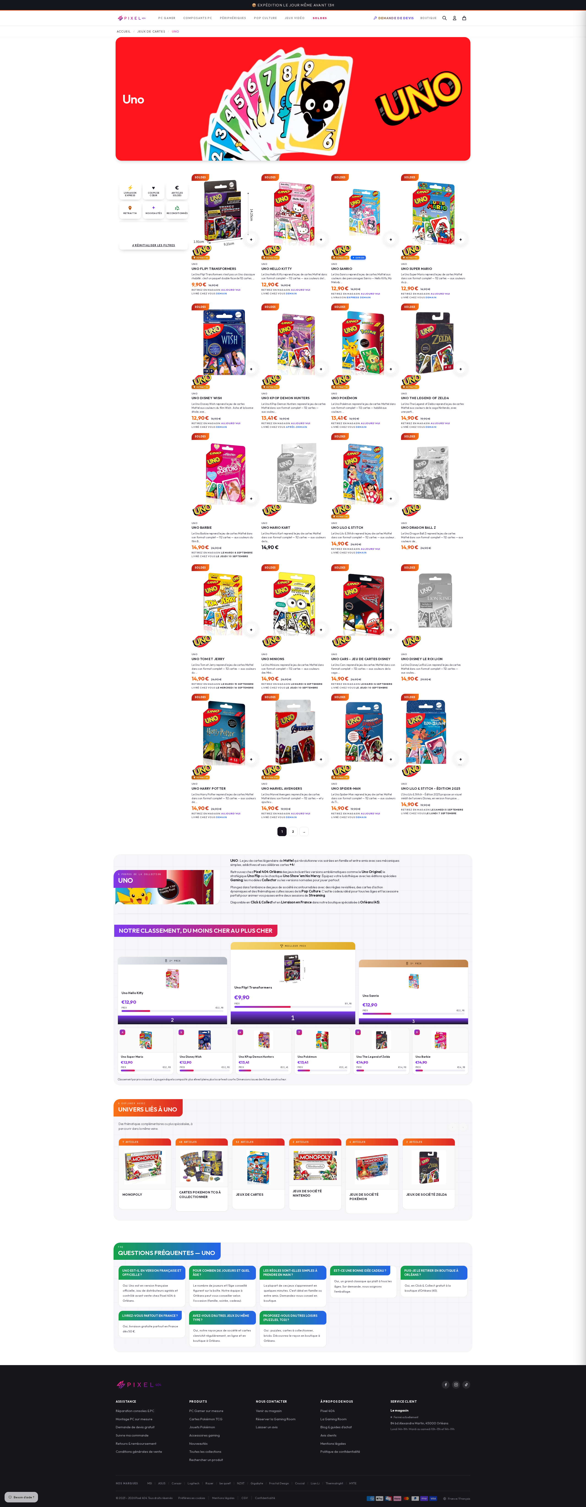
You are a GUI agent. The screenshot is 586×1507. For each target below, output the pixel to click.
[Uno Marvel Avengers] (294, 732)
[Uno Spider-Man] (364, 732)
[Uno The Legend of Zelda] (434, 342)
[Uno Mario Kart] (294, 472)
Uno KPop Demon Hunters (285, 398)
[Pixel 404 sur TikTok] (466, 1385)
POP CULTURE (265, 18)
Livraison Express (130, 190)
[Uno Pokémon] (364, 342)
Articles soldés (177, 190)
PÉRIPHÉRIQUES (233, 18)
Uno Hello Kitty (276, 268)
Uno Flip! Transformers (214, 268)
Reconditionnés (177, 213)
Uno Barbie (202, 527)
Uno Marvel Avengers (281, 788)
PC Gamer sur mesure (206, 1411)
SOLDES (320, 18)
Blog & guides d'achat (336, 1427)
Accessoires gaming (204, 1435)
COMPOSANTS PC (197, 18)
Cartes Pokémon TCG (205, 1419)
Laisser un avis (267, 1427)
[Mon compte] (454, 18)
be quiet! (225, 1483)
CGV (244, 1498)
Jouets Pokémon (202, 1427)
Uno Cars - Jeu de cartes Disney (361, 659)
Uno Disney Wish (207, 398)
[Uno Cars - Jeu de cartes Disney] (364, 603)
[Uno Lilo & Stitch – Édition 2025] (434, 732)
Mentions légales (333, 1443)
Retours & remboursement (136, 1443)
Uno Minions (272, 659)
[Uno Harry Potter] (224, 732)
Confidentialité (265, 1498)
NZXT (240, 1483)
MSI (149, 1483)
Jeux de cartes (151, 31)
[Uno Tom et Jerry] (224, 603)
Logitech (193, 1483)
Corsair (177, 1483)
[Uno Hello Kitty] (294, 213)
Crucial (300, 1483)
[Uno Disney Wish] (224, 342)
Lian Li (315, 1483)
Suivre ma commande (132, 1435)
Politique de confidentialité (340, 1451)
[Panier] (464, 18)
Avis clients (328, 1435)
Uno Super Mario (416, 268)
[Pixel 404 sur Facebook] (446, 1385)
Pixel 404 (327, 1411)
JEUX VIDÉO (295, 18)
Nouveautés (154, 213)
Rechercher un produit (206, 1460)
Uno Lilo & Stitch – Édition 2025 (430, 788)
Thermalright (334, 1483)
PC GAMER (167, 18)
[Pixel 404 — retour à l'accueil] (139, 1384)
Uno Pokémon (344, 398)
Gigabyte (257, 1483)
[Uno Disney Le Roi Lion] (434, 603)
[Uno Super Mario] (434, 213)
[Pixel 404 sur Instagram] (456, 1385)
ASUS (161, 1483)
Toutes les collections (205, 1451)
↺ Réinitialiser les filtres (153, 245)
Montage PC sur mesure (134, 1419)
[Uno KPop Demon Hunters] (294, 342)
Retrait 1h (130, 213)
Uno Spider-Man (346, 788)
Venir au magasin (269, 1411)
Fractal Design (279, 1483)
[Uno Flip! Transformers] (224, 213)
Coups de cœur (153, 190)
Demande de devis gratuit (135, 1427)
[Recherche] (444, 18)
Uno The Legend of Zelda (425, 398)
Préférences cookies (191, 1498)
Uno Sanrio (341, 268)
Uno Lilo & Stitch (347, 527)
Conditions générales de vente (139, 1451)
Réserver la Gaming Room (276, 1419)
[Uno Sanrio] (364, 213)
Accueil (124, 31)
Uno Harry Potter (209, 788)
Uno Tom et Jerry (208, 659)
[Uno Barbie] (224, 472)
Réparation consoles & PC (135, 1411)
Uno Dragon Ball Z (418, 527)
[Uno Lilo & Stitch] (364, 472)
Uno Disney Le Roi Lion (422, 659)
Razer (209, 1483)
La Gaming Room (333, 1419)
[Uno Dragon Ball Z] (434, 472)
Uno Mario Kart (275, 527)
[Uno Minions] (294, 603)
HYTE (352, 1483)
